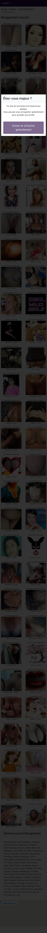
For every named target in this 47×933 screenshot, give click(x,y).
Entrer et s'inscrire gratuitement (23, 127)
